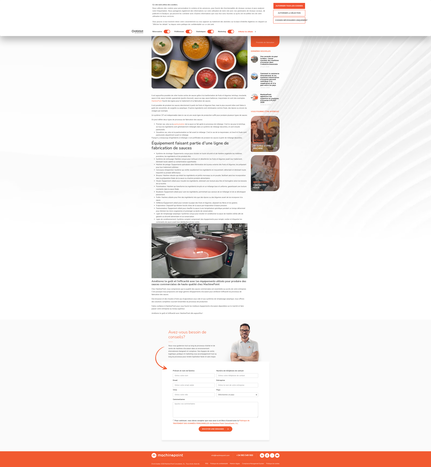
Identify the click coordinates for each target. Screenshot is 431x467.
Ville (175, 390)
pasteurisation (179, 124)
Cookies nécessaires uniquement (290, 20)
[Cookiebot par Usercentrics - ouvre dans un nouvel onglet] (137, 31)
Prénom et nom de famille (184, 371)
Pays (218, 390)
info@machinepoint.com (220, 455)
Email (175, 380)
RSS (206, 464)
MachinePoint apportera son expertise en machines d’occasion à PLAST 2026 (269, 98)
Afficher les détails (245, 32)
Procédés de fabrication (265, 42)
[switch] (189, 31)
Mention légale (235, 464)
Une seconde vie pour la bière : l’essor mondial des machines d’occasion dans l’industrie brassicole (269, 60)
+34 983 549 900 (244, 455)
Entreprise (220, 380)
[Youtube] (277, 455)
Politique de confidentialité (219, 464)
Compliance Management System (253, 464)
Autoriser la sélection (289, 13)
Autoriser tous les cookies (289, 6)
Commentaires (179, 400)
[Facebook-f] (267, 455)
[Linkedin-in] (262, 455)
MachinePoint (157, 101)
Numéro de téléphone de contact (230, 371)
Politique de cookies (272, 464)
